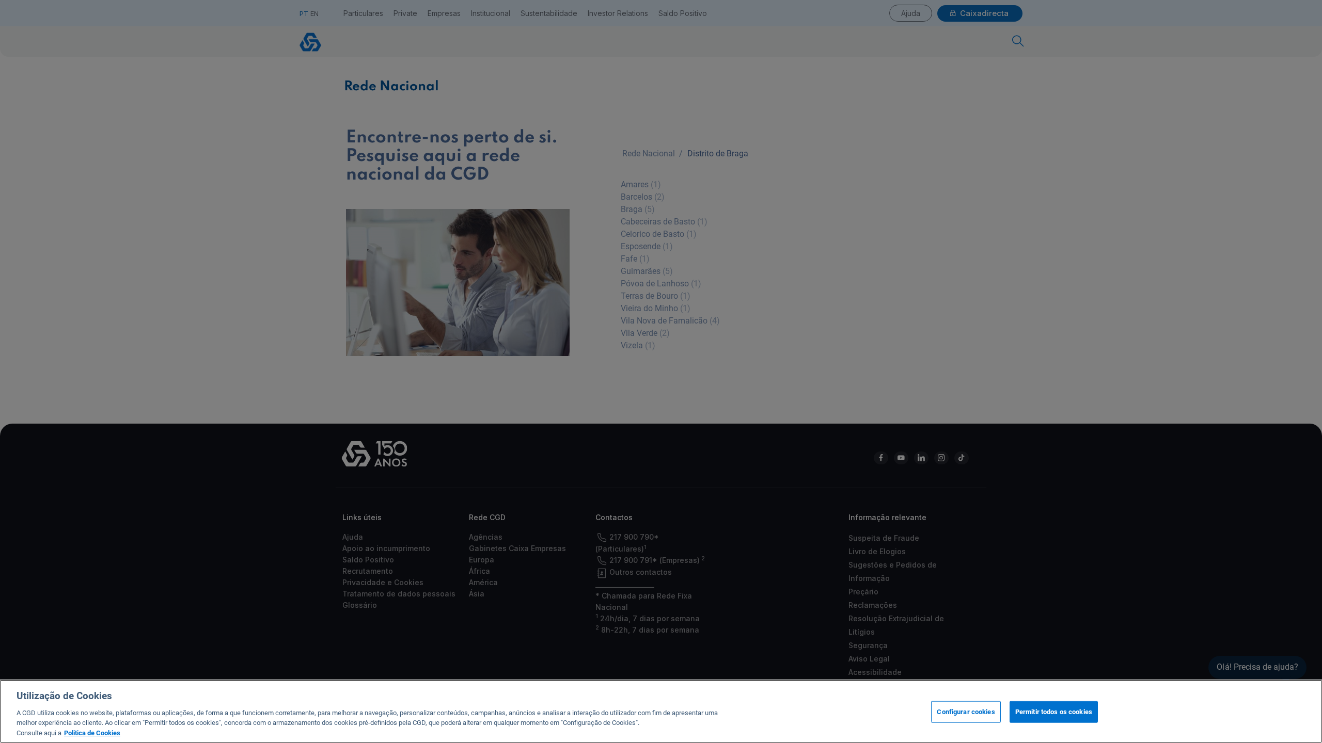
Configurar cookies (966, 712)
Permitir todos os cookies (1053, 712)
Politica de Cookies (92, 732)
